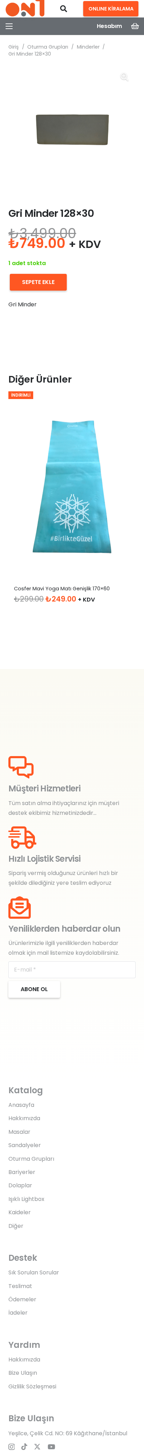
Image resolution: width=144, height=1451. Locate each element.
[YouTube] (51, 1446)
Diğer (15, 1226)
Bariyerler (21, 1172)
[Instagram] (11, 1447)
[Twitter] (37, 1446)
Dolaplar (20, 1185)
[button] (63, 8)
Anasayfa (21, 1105)
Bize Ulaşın (22, 1373)
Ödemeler (22, 1299)
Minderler (88, 46)
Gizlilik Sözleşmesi (32, 1386)
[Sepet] (135, 26)
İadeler (18, 1313)
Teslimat (20, 1286)
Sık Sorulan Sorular (33, 1272)
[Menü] (9, 26)
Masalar (19, 1132)
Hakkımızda (24, 1118)
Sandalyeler (24, 1145)
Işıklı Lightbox (26, 1199)
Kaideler (19, 1212)
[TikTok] (24, 1446)
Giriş (13, 46)
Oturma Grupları (47, 46)
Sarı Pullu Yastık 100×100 (43, 588)
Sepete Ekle (38, 282)
